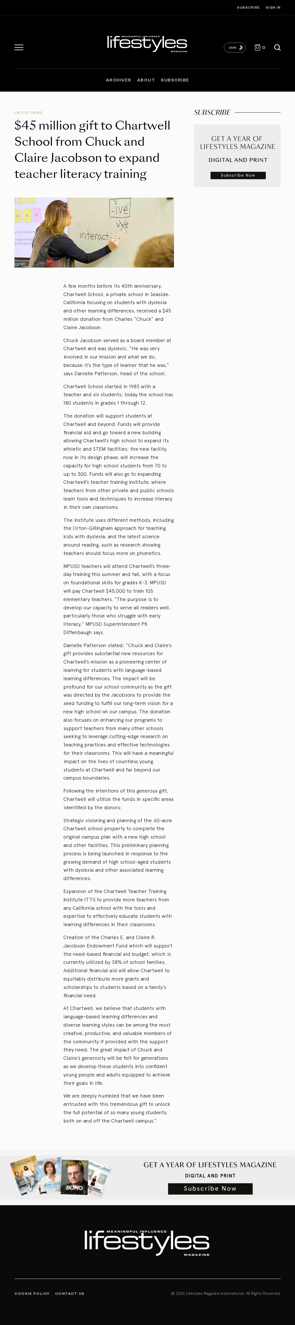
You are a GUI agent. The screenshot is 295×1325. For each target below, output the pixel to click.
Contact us (70, 1293)
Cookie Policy (32, 1293)
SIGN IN (273, 7)
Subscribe (248, 7)
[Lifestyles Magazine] (147, 43)
